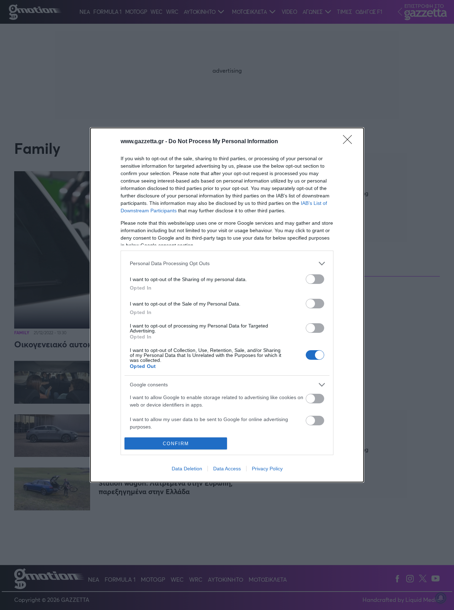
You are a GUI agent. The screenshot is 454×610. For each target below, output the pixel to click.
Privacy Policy (267, 468)
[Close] (349, 142)
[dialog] (227, 305)
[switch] (315, 279)
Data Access (227, 468)
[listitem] (227, 263)
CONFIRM (176, 443)
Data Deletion (187, 468)
